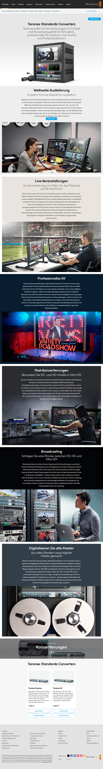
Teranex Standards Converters (11, 11)
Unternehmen (50, 4)
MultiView (32, 743)
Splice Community (63, 743)
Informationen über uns (93, 736)
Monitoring (33, 738)
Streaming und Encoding (36, 748)
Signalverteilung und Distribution (38, 745)
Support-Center (62, 736)
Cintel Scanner (6, 748)
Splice (68, 4)
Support (29, 4)
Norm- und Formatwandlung (37, 733)
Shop (13, 4)
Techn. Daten (56, 11)
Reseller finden (39, 715)
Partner (88, 738)
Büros (88, 733)
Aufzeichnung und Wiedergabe (10, 745)
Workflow (24, 11)
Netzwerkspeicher (35, 740)
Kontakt (60, 738)
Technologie (47, 11)
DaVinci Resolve (10, 736)
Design (41, 11)
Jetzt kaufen (94, 19)
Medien (60, 4)
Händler (21, 4)
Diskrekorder (5, 743)
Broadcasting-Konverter (36, 736)
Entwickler (39, 4)
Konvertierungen (33, 11)
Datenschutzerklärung (92, 743)
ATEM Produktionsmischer (9, 738)
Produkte (5, 4)
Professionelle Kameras (8, 733)
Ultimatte (4, 740)
